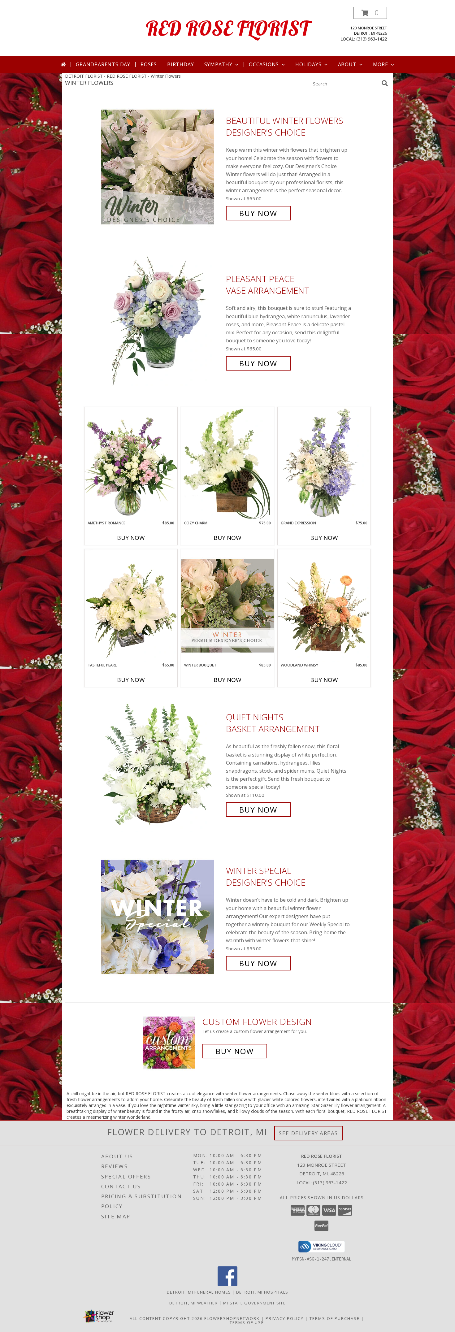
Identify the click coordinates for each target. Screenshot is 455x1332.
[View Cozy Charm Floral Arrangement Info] (227, 463)
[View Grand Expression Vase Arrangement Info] (324, 463)
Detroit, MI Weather (193, 1303)
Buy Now (258, 213)
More (380, 64)
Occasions (264, 64)
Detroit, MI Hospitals (262, 1292)
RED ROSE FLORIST (227, 28)
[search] (385, 83)
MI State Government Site (254, 1303)
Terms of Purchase (335, 1318)
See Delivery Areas (308, 1133)
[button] (370, 13)
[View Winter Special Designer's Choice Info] (162, 917)
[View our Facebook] (227, 1284)
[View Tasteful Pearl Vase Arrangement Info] (130, 605)
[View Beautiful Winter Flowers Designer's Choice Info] (162, 167)
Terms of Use (247, 1322)
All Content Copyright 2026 (166, 1318)
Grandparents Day (103, 64)
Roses (149, 64)
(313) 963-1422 (371, 39)
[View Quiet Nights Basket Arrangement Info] (162, 763)
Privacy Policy (285, 1318)
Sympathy (218, 64)
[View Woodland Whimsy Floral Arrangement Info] (324, 605)
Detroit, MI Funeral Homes (199, 1292)
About (347, 64)
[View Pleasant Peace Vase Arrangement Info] (162, 321)
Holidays (308, 64)
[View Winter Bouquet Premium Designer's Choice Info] (227, 605)
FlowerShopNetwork (232, 1318)
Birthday (180, 64)
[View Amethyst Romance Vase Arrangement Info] (130, 463)
